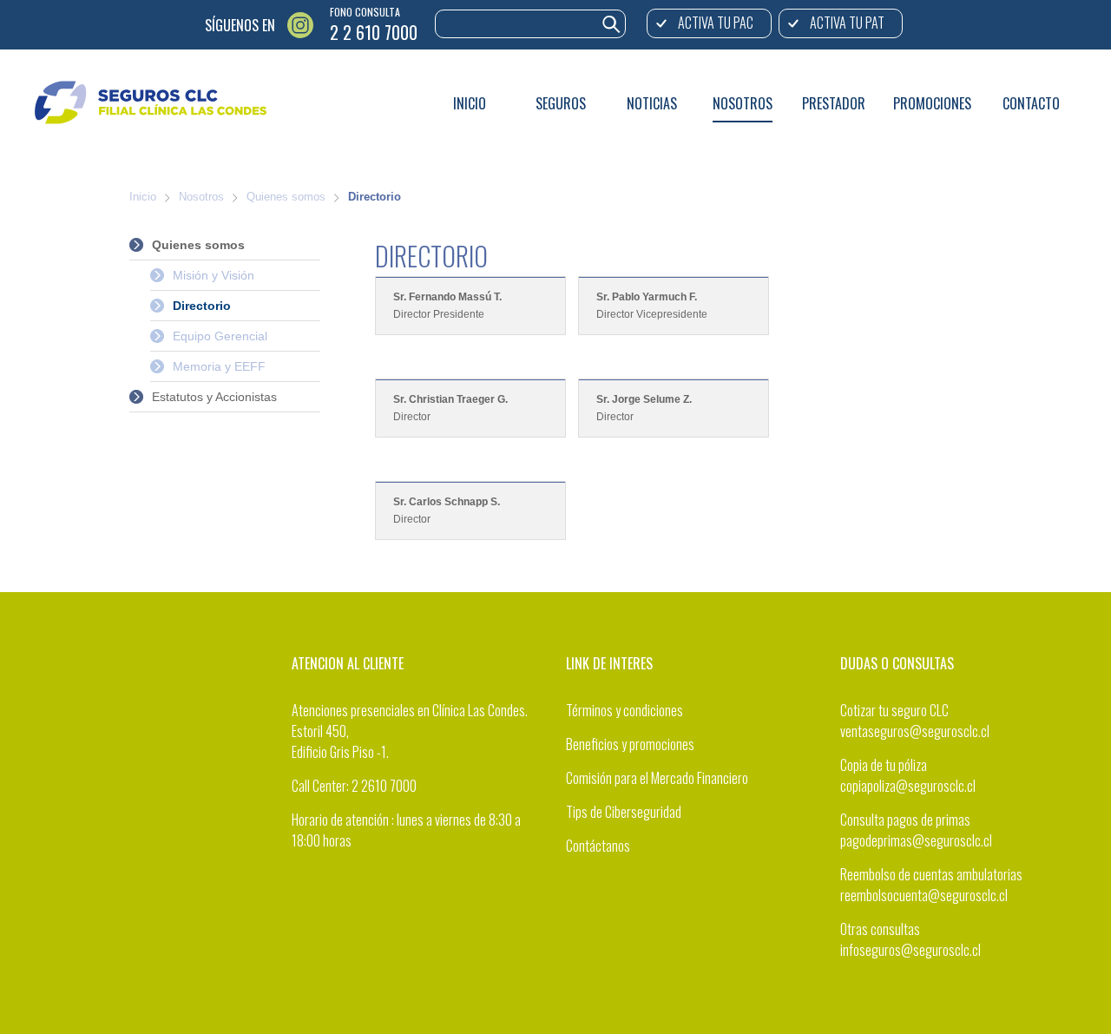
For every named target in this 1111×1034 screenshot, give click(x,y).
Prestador (833, 103)
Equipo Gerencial (220, 336)
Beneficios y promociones (630, 744)
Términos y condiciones (624, 710)
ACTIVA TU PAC (715, 22)
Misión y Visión (213, 275)
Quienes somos (286, 196)
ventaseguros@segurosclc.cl (914, 731)
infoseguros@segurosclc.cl (910, 949)
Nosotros (742, 103)
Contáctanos (598, 845)
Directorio (374, 196)
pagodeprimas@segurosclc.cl (916, 840)
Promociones (932, 103)
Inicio (469, 103)
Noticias (652, 103)
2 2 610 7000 (373, 32)
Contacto (1031, 103)
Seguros (561, 103)
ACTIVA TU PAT (847, 22)
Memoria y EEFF (219, 366)
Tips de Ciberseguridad (623, 811)
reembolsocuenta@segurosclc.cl (924, 895)
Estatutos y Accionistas (214, 397)
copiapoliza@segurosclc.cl (908, 785)
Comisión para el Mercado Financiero (657, 777)
